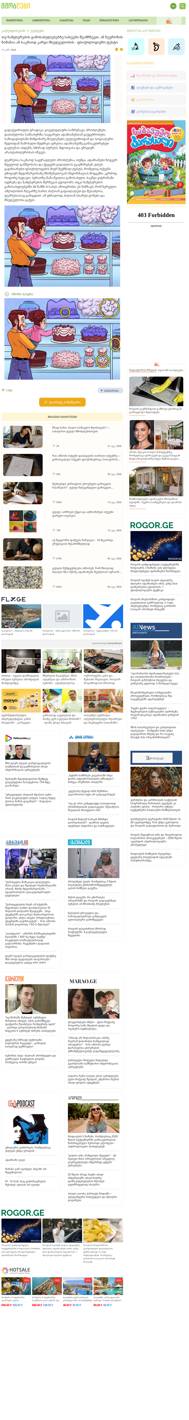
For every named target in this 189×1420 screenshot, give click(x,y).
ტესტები (37, 31)
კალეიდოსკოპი (13, 31)
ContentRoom (107, 643)
